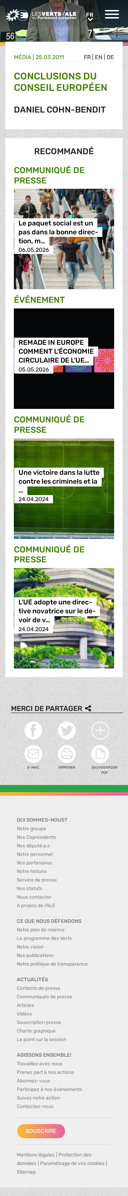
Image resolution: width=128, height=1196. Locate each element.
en (98, 57)
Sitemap (26, 1172)
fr (87, 57)
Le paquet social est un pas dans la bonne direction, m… (58, 232)
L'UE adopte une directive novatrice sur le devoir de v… (57, 611)
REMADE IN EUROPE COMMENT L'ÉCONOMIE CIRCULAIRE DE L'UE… (56, 352)
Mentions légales (35, 1155)
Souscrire (41, 1131)
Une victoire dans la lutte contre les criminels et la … (59, 481)
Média (22, 57)
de (110, 57)
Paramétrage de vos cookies (72, 1163)
